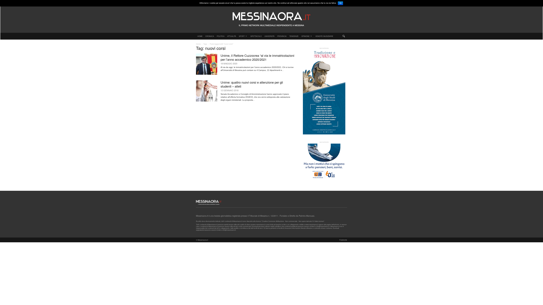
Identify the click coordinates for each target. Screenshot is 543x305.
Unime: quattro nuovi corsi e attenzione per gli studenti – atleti (252, 84)
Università (269, 36)
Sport (242, 36)
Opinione (305, 36)
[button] (343, 36)
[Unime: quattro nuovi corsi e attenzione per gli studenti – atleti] (206, 91)
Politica (220, 36)
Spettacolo (256, 36)
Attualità (231, 36)
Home (199, 36)
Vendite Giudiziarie (324, 36)
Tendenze (294, 36)
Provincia (281, 36)
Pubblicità (343, 240)
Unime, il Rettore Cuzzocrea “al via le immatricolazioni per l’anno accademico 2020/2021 (257, 57)
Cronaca (209, 36)
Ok (340, 3)
